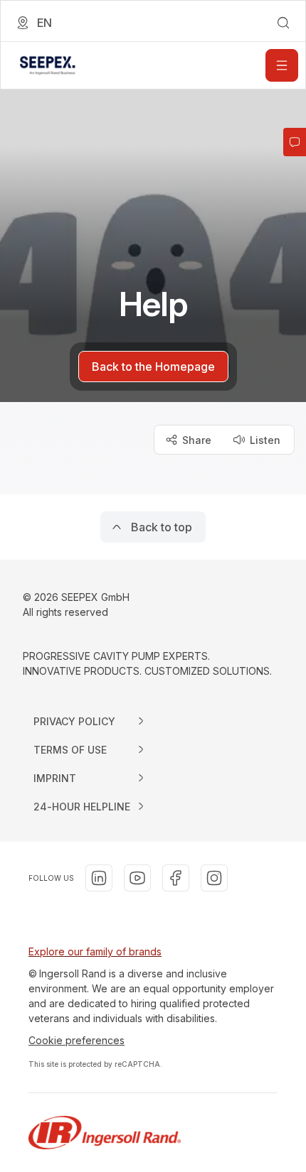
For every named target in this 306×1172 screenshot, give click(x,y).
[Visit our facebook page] (175, 877)
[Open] (281, 65)
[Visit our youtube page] (137, 877)
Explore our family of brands (95, 951)
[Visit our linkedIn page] (98, 877)
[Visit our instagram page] (214, 877)
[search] (283, 22)
